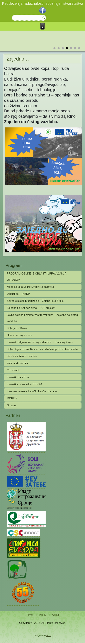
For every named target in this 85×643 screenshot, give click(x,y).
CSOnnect (13, 370)
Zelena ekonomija (17, 363)
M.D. (48, 635)
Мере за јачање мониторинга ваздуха (30, 286)
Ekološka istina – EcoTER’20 (24, 384)
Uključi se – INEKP (18, 293)
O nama (11, 405)
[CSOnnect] (23, 532)
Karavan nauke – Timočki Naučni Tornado (32, 391)
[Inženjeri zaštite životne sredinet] (26, 518)
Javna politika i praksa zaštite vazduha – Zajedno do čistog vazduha (42, 318)
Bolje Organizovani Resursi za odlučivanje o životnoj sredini (42, 349)
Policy (42, 614)
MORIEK (12, 398)
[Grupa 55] (23, 592)
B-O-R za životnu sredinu (22, 356)
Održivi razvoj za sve (19, 335)
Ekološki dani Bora (18, 377)
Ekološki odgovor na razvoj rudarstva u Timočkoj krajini (40, 342)
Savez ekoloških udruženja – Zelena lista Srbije (35, 300)
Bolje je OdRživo (17, 328)
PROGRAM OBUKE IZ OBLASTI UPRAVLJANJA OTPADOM (36, 276)
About (55, 614)
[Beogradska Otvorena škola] (26, 463)
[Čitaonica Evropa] (23, 547)
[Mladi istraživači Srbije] (26, 498)
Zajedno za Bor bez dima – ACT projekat (31, 307)
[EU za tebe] (26, 481)
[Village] (17, 568)
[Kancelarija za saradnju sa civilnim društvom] (26, 435)
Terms (29, 614)
